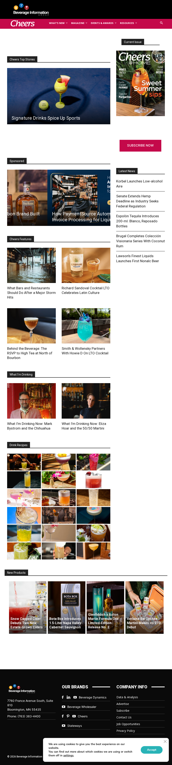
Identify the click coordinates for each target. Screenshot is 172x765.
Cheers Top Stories (22, 59)
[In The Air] (93, 497)
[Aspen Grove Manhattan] (59, 515)
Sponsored (17, 161)
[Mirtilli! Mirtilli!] (59, 462)
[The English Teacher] (24, 497)
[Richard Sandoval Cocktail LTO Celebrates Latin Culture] (86, 265)
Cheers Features (20, 239)
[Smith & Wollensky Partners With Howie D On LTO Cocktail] (86, 325)
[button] (161, 23)
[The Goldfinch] (24, 533)
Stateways (74, 725)
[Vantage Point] (24, 479)
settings (68, 755)
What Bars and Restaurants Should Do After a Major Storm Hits (31, 292)
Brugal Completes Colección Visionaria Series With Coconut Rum (140, 241)
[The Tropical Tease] (59, 479)
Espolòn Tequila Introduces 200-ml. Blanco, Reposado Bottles (137, 221)
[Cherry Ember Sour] (93, 479)
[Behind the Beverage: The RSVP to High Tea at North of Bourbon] (31, 325)
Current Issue (133, 42)
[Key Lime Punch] (24, 515)
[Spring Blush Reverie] (59, 533)
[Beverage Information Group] (34, 9)
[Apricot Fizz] (59, 497)
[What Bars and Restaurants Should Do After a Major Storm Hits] (31, 265)
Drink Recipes (18, 445)
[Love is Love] (93, 515)
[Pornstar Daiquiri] (93, 550)
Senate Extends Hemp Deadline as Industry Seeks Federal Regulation (137, 201)
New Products (16, 572)
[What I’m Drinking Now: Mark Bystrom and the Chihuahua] (31, 400)
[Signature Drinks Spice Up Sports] (58, 96)
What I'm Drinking (21, 374)
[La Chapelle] (24, 462)
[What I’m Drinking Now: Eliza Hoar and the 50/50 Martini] (86, 400)
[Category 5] (93, 462)
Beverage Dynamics (92, 697)
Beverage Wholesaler (81, 707)
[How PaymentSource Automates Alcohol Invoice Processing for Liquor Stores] (58, 198)
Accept (151, 750)
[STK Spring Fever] (93, 533)
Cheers (82, 716)
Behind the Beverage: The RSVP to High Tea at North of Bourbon (29, 353)
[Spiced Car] (59, 550)
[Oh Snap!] (24, 550)
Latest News (127, 171)
